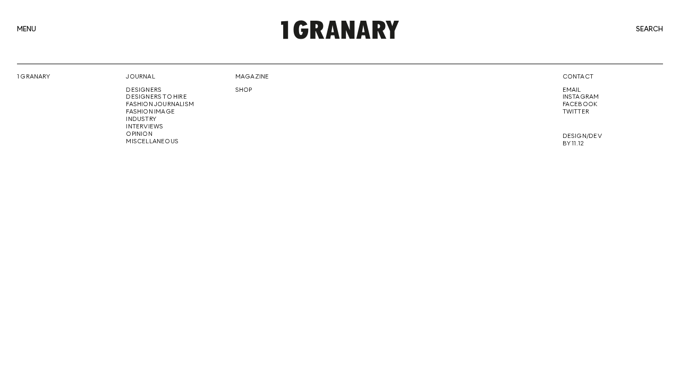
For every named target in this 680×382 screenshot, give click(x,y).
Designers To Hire (156, 97)
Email (572, 90)
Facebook (580, 104)
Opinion (139, 134)
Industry (141, 119)
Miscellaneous (152, 141)
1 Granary (33, 77)
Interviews (144, 127)
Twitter (576, 112)
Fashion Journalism (160, 104)
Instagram (581, 97)
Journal (140, 77)
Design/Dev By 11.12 (582, 140)
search (649, 30)
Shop (243, 90)
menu (26, 30)
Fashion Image (150, 112)
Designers (144, 90)
